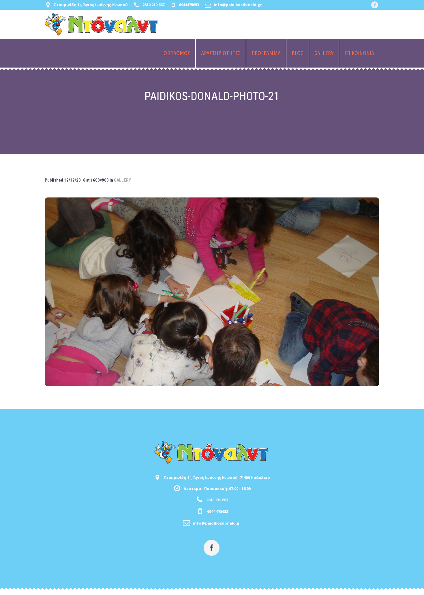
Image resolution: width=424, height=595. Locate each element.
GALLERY (122, 180)
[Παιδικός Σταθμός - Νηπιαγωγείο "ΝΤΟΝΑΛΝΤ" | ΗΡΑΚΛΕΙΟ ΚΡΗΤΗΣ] (212, 452)
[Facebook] (374, 4)
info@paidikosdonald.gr (238, 4)
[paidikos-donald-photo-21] (212, 291)
